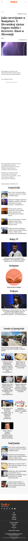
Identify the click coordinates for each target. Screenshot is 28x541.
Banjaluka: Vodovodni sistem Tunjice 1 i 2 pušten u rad (21, 410)
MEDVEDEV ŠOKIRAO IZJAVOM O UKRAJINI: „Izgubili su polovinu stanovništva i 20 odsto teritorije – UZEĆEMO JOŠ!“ (17, 202)
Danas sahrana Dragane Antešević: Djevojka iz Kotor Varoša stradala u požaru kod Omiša (7, 434)
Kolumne (14, 265)
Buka (2, 38)
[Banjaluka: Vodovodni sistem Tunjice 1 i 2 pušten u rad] (21, 403)
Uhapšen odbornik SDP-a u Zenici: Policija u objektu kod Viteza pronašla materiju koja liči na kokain (21, 387)
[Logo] (14, 2)
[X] (5, 61)
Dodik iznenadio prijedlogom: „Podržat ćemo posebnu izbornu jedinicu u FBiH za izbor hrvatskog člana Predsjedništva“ (17, 231)
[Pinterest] (5, 64)
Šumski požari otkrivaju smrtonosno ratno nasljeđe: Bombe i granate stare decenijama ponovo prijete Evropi (16, 212)
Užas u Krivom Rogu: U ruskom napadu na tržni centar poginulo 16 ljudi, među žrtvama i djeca (17, 222)
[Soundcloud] (12, 509)
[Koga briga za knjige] (14, 277)
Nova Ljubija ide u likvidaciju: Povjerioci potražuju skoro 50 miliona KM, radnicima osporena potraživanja (7, 413)
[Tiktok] (10, 509)
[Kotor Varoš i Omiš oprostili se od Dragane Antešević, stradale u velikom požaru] (4, 194)
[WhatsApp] (5, 67)
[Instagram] (4, 509)
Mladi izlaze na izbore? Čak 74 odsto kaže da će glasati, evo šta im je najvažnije (20, 365)
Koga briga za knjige (14, 287)
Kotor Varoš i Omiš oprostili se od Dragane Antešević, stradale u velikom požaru (17, 194)
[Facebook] (5, 58)
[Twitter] (7, 509)
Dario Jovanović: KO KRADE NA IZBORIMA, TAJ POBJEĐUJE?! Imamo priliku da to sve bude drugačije (14, 259)
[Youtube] (15, 509)
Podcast (14, 291)
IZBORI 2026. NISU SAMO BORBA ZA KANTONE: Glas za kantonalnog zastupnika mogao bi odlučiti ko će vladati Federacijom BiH (7, 389)
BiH (2, 11)
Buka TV (14, 239)
